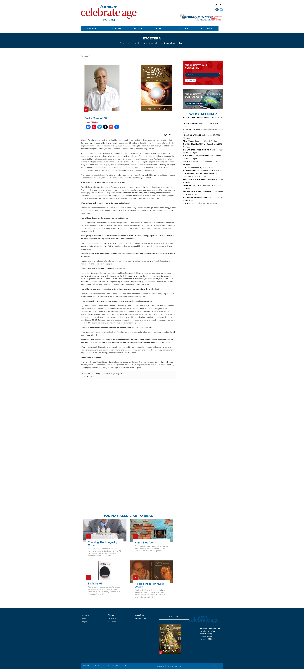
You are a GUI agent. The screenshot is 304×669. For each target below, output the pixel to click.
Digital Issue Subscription (195, 103)
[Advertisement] (203, 226)
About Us (139, 615)
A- (221, 5)
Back (86, 56)
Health (116, 28)
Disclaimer (160, 666)
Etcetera (182, 28)
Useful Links (140, 618)
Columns (206, 28)
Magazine (93, 28)
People (138, 28)
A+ (217, 5)
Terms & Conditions (174, 666)
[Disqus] (128, 420)
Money (160, 28)
